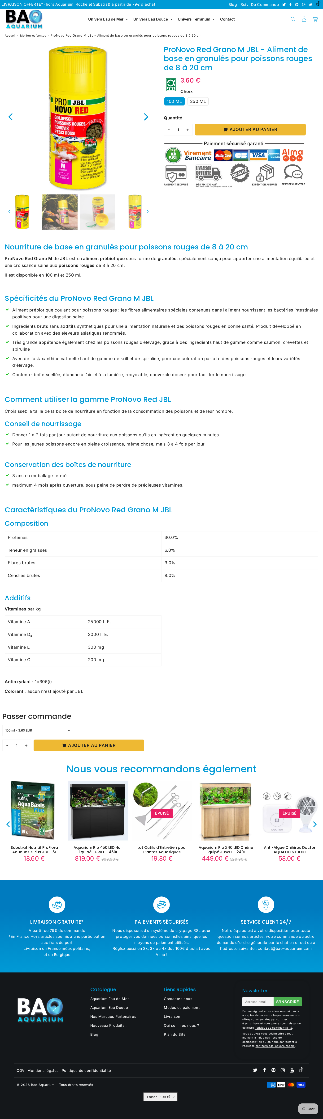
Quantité (173, 117)
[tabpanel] (22, 212)
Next (146, 116)
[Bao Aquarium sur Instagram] (304, 4)
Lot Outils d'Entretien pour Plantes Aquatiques (162, 850)
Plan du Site (175, 1034)
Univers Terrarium (194, 19)
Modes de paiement (182, 1007)
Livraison (172, 1016)
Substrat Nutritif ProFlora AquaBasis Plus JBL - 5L (34, 850)
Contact (227, 19)
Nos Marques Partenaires (113, 1016)
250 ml (198, 101)
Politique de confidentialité (273, 1027)
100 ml (174, 101)
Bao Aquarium (42, 1085)
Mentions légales (43, 1070)
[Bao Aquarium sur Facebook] (291, 4)
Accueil (10, 35)
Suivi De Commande (259, 4)
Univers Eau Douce (150, 19)
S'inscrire (287, 1001)
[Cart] (315, 19)
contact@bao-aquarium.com (275, 1045)
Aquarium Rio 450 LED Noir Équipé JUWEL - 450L (98, 850)
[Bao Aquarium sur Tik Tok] (318, 4)
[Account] (304, 19)
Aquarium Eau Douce (109, 1007)
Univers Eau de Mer (105, 19)
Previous (10, 116)
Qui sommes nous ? (181, 1025)
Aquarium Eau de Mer (109, 999)
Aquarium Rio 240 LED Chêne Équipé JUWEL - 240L (226, 850)
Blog (232, 4)
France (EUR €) (158, 1097)
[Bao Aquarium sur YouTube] (311, 4)
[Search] (293, 19)
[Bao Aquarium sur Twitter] (284, 4)
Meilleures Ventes (33, 35)
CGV (21, 1070)
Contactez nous (178, 999)
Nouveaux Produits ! (108, 1025)
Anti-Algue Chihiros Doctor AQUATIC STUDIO (289, 850)
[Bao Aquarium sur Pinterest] (297, 4)
